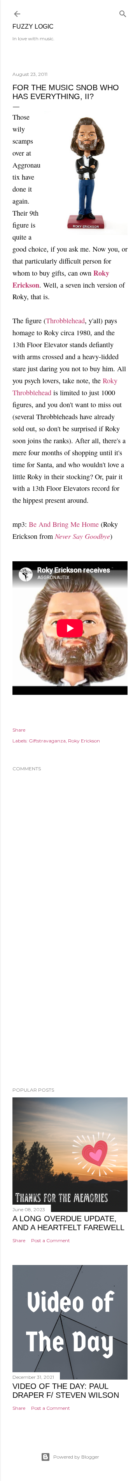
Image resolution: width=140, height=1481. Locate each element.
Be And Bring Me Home (64, 524)
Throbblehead (65, 320)
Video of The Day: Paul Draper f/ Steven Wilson (65, 1390)
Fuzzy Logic (33, 26)
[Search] (123, 12)
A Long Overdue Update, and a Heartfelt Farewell (68, 1223)
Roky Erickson (84, 741)
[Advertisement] (70, 1019)
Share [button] (18, 730)
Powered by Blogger (76, 1457)
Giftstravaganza (47, 741)
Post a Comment (50, 1240)
